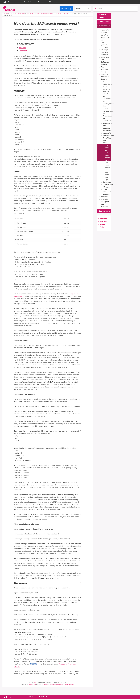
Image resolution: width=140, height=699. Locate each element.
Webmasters (31, 13)
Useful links (102, 226)
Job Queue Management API (107, 109)
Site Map (103, 221)
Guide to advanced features (45, 13)
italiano (59, 684)
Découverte (53, 2)
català (31, 684)
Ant (35, 682)
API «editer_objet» (107, 103)
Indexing (22, 47)
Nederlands (68, 684)
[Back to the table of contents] (80, 90)
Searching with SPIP (62, 13)
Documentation (13, 2)
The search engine (107, 165)
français (52, 684)
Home (6, 13)
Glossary (103, 218)
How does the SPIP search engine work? (107, 153)
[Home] (9, 8)
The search (23, 50)
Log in (11, 697)
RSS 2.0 (43, 697)
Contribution (28, 2)
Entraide (41, 2)
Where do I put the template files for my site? (105, 35)
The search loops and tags (107, 175)
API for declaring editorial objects (106, 90)
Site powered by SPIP (5, 697)
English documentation (17, 13)
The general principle (104, 45)
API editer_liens (107, 83)
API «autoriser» (107, 98)
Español (44, 684)
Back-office (21, 697)
